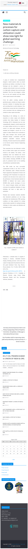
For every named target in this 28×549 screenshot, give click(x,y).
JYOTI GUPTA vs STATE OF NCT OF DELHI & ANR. (13, 431)
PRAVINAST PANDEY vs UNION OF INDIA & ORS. (13, 402)
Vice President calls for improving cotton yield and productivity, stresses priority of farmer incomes (13, 339)
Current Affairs (7, 20)
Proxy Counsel (5, 467)
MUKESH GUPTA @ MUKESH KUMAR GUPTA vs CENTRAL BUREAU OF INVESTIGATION (14, 424)
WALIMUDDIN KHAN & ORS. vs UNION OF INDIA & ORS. (12, 387)
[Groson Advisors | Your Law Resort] (3, 12)
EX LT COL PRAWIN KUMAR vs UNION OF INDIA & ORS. (14, 357)
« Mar (13, 459)
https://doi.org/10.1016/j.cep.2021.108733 (12, 271)
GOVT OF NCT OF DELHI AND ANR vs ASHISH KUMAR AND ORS (13, 394)
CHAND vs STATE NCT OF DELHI (10, 380)
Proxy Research (5, 470)
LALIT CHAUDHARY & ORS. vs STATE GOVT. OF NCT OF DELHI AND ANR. (14, 410)
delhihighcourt (6, 352)
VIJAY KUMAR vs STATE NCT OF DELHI (12, 417)
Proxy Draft (4, 472)
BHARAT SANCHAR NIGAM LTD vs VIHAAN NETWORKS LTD (13, 373)
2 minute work (5, 474)
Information (12, 45)
